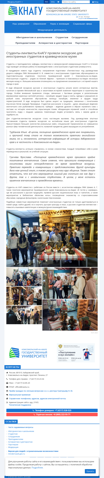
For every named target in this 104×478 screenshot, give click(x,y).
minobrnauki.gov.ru (16, 454)
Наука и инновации (59, 23)
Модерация (13, 447)
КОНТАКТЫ (12, 367)
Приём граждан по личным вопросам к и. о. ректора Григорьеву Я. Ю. (41, 391)
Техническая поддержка (20, 405)
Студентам (13, 434)
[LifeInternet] (94, 477)
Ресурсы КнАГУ (14, 2)
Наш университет (21, 23)
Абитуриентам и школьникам (21, 431)
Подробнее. (37, 467)
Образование (39, 23)
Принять (90, 471)
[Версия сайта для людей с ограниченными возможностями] (58, 2)
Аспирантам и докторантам (20, 442)
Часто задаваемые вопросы (20, 427)
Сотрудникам (14, 436)
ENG (53, 2)
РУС (46, 2)
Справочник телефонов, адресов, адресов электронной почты (37, 398)
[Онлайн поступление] (76, 352)
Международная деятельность (52, 29)
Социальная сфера (82, 23)
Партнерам (13, 444)
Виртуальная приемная (19, 394)
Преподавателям (15, 439)
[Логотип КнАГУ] (28, 352)
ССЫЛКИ (11, 421)
